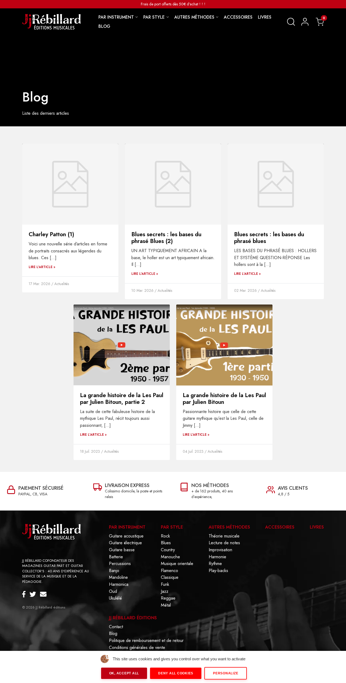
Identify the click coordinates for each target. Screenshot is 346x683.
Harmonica (118, 584)
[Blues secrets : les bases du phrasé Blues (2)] (173, 184)
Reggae (168, 598)
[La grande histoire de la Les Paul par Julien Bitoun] (224, 345)
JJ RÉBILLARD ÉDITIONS (133, 618)
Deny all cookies (175, 673)
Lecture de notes (224, 543)
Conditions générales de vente (137, 648)
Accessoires (279, 527)
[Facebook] (25, 594)
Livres (317, 527)
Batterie (116, 557)
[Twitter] (34, 594)
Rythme (215, 564)
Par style (172, 527)
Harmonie (217, 557)
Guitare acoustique (126, 536)
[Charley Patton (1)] (70, 184)
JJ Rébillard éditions (50, 607)
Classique (169, 577)
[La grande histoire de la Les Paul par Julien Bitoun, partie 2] (122, 345)
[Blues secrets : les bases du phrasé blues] (276, 184)
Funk (165, 584)
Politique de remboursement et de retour (146, 641)
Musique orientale (177, 564)
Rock (165, 536)
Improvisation (220, 550)
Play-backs (218, 571)
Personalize (225, 673)
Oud (113, 591)
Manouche (170, 557)
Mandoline (118, 577)
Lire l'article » (42, 267)
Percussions (120, 564)
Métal (166, 605)
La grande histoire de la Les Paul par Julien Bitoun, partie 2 (121, 398)
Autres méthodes (229, 527)
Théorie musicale (224, 536)
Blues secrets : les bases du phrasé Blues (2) (166, 237)
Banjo (114, 571)
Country (168, 550)
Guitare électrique (125, 543)
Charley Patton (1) (51, 234)
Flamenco (169, 571)
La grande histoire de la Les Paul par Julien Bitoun (224, 398)
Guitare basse (122, 550)
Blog (113, 634)
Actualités (61, 283)
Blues (166, 543)
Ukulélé (115, 598)
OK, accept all (124, 673)
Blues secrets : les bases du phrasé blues (269, 237)
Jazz (164, 591)
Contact (116, 627)
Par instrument (127, 527)
